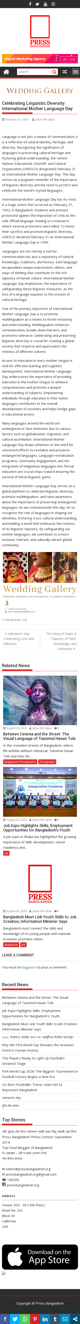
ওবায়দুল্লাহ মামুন (11, 1097)
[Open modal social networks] (75, 1319)
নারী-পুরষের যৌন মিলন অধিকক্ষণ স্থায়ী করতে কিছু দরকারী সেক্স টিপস (39, 1131)
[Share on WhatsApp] (25, 1319)
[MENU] (75, 72)
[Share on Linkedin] (45, 1319)
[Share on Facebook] (5, 1319)
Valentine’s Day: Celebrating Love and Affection (19, 639)
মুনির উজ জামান (10, 1105)
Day (24, 620)
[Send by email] (65, 1319)
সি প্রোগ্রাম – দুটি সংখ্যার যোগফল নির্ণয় (24, 1153)
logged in (29, 967)
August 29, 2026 (16, 728)
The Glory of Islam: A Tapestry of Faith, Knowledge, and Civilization (61, 641)
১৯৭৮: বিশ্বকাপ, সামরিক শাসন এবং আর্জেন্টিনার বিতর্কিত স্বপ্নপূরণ (38, 1037)
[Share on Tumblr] (55, 1319)
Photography (47, 761)
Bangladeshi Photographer (20, 761)
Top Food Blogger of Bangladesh (27, 1147)
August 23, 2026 (16, 820)
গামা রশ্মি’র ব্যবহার (12, 1158)
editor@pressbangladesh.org (28, 1169)
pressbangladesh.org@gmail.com (31, 1174)
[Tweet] (15, 1319)
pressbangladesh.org (23, 1185)
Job (6, 853)
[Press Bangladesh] (6, 71)
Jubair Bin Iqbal (44, 119)
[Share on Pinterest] (35, 1319)
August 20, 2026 (16, 911)
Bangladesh (13, 620)
